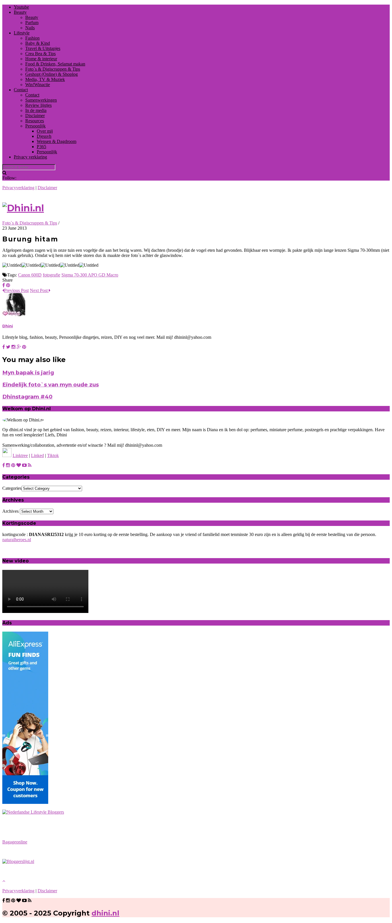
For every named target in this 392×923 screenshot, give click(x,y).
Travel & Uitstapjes (42, 48)
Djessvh (44, 136)
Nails (30, 27)
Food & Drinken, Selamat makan (55, 63)
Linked (37, 455)
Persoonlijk (35, 125)
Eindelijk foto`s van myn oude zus (50, 384)
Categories (12, 488)
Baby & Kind (37, 43)
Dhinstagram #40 (27, 396)
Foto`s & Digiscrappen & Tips (52, 69)
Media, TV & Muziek (45, 79)
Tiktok (53, 455)
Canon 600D (30, 274)
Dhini (7, 326)
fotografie (51, 274)
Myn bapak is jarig (28, 372)
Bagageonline (14, 841)
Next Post (39, 290)
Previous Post (16, 290)
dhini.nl (105, 913)
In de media (35, 110)
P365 (41, 146)
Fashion (32, 38)
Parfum (31, 22)
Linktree (20, 455)
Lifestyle (22, 32)
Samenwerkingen (41, 100)
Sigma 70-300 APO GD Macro (89, 274)
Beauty (20, 12)
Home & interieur (41, 58)
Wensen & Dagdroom (56, 141)
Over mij (45, 131)
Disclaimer (35, 115)
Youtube (21, 7)
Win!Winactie (37, 84)
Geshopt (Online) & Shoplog (51, 74)
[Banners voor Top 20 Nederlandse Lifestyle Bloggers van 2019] (33, 812)
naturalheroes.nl (16, 539)
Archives (10, 511)
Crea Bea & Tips (40, 53)
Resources (34, 120)
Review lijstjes (38, 105)
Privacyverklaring (18, 187)
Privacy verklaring (30, 156)
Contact (21, 89)
